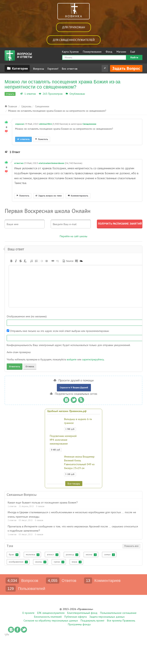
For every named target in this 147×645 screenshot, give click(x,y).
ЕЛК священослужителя (51, 613)
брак (13, 554)
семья (109, 554)
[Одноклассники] (81, 399)
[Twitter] (73, 399)
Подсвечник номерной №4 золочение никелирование (63, 439)
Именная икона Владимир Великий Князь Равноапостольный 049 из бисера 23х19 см (79, 462)
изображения (18, 561)
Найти (134, 57)
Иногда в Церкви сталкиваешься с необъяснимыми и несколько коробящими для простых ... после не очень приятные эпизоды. (72, 514)
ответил (18, 163)
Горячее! (52, 68)
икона (91, 554)
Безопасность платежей (48, 616)
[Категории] (17, 68)
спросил (19, 123)
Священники (93, 93)
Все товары (74, 483)
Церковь (26, 106)
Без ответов (69, 68)
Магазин (121, 51)
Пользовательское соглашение (118, 613)
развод (71, 554)
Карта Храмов (70, 51)
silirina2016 (45, 123)
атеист (52, 554)
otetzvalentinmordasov (51, 163)
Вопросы (38, 68)
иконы (40, 561)
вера (76, 561)
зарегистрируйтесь (93, 359)
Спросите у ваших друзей (74, 387)
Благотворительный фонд (82, 613)
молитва (32, 554)
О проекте (28, 613)
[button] (11, 261)
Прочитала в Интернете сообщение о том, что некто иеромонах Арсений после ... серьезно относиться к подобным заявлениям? (73, 528)
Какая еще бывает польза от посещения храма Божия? (43, 502)
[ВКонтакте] (66, 399)
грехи (58, 561)
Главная (12, 106)
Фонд (109, 51)
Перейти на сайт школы (73, 236)
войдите (72, 359)
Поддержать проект (92, 620)
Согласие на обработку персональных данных (51, 620)
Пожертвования (92, 51)
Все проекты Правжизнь (121, 620)
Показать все (131, 546)
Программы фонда (79, 624)
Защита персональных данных (107, 616)
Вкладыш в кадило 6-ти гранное (78, 421)
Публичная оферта (75, 616)
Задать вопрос (126, 68)
